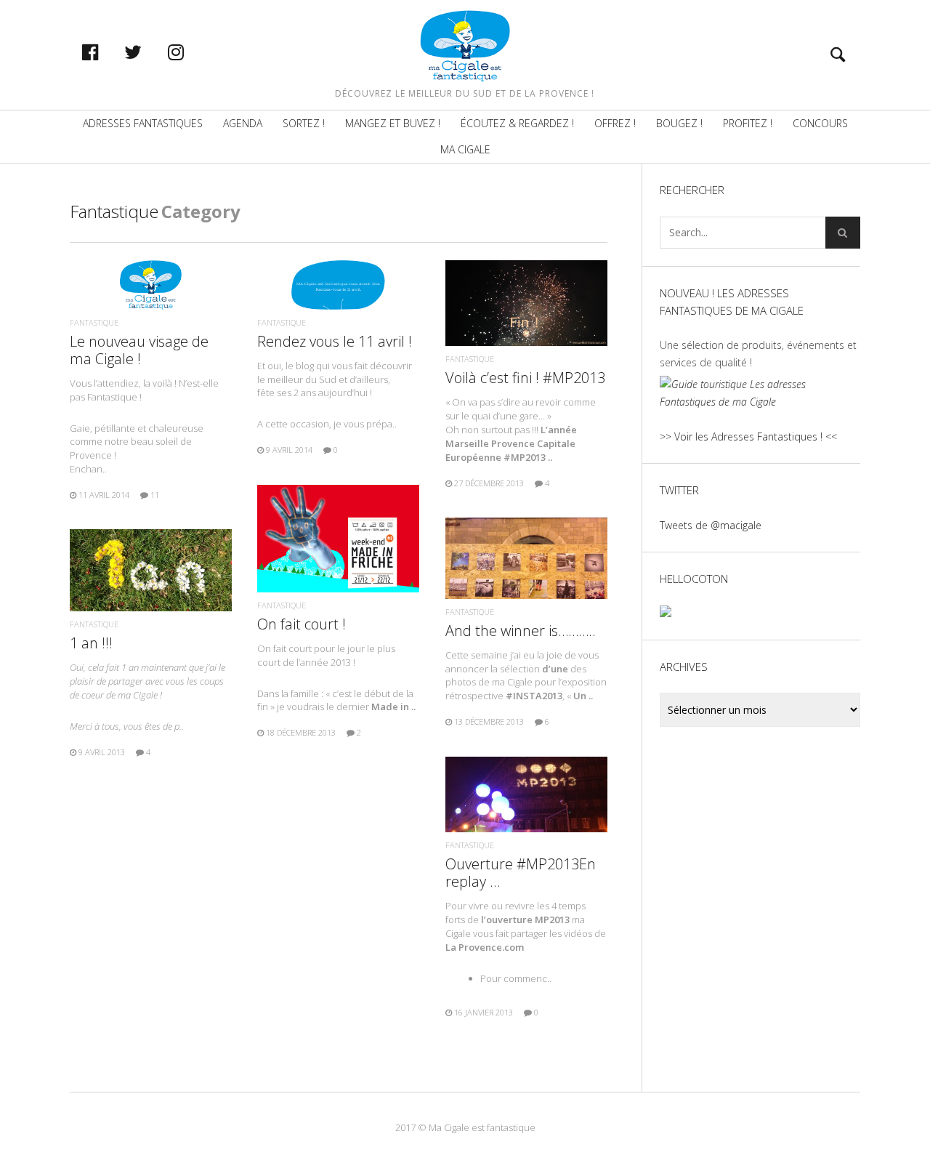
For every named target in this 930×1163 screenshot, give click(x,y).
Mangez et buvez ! (392, 123)
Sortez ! (304, 123)
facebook (105, 52)
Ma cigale (465, 149)
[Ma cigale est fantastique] (465, 45)
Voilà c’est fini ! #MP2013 (525, 377)
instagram (191, 52)
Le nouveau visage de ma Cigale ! (139, 350)
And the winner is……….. (520, 630)
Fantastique (94, 322)
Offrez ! (615, 123)
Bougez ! (679, 123)
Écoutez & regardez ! (517, 123)
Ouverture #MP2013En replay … (520, 872)
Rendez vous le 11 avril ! (334, 341)
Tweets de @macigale (710, 525)
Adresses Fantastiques (143, 123)
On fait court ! (301, 624)
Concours (820, 123)
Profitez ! (747, 123)
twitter (148, 52)
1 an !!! (91, 643)
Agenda (242, 123)
